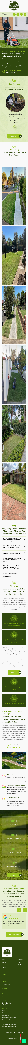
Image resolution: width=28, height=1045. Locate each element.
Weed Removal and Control (8, 1019)
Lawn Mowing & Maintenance (9, 1024)
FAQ (19, 962)
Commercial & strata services (9, 1026)
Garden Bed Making (6, 1022)
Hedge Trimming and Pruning (9, 1017)
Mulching (4, 1012)
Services (20, 959)
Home (3, 959)
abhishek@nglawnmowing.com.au (10, 977)
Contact (4, 967)
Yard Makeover (5, 1015)
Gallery (4, 962)
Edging (3, 1010)
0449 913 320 (10, 73)
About (3, 965)
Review (20, 965)
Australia (4, 991)
